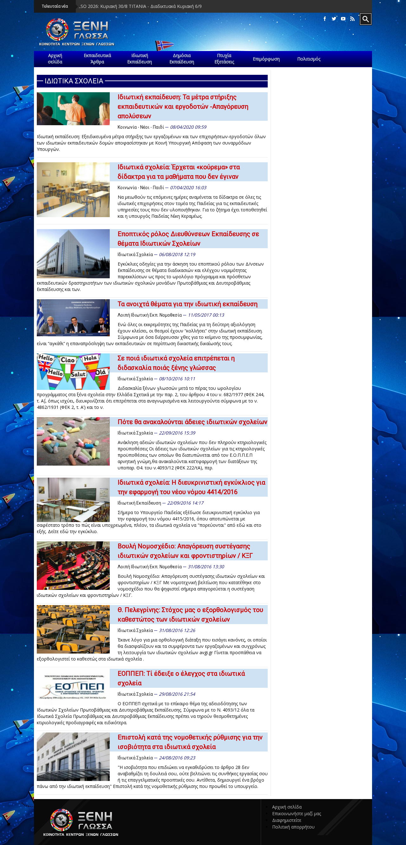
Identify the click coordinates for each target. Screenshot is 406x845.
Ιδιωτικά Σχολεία (135, 254)
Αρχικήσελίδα (55, 58)
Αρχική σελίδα (287, 807)
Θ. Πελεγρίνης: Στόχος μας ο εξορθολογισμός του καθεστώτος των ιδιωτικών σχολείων (190, 614)
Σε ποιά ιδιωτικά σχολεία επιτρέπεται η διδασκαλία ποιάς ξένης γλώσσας (176, 362)
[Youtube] (343, 19)
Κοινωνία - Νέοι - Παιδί (141, 127)
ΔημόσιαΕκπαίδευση (181, 58)
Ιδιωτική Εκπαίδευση (139, 503)
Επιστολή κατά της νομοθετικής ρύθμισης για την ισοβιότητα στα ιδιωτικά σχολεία (190, 742)
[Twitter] (334, 19)
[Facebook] (325, 19)
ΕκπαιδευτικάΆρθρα (97, 58)
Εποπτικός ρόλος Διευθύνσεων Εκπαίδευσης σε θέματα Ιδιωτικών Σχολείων (188, 238)
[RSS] (352, 19)
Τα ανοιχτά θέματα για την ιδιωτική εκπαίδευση (188, 304)
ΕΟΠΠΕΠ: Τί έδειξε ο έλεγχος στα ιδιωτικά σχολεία (181, 678)
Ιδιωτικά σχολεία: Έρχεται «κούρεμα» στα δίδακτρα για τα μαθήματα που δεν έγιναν (179, 171)
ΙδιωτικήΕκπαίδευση (139, 58)
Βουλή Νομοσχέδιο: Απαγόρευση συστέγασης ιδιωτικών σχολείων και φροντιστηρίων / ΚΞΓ (185, 550)
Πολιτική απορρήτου (293, 827)
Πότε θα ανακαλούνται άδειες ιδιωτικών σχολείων (192, 422)
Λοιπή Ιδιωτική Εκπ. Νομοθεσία (150, 315)
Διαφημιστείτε (286, 820)
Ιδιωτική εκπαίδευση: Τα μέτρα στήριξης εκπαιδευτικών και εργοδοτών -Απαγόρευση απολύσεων (183, 106)
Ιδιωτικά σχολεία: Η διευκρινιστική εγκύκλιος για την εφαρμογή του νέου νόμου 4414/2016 (191, 487)
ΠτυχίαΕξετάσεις (224, 58)
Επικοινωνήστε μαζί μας (296, 813)
